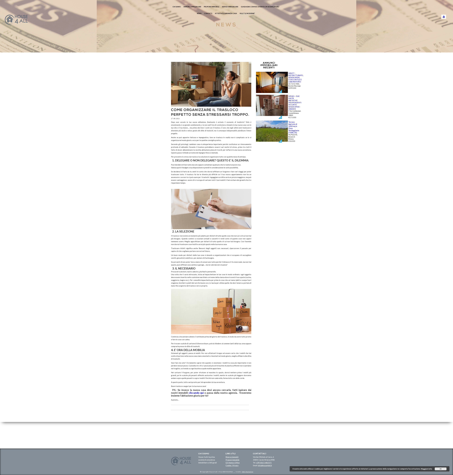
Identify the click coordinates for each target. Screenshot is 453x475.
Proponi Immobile (232, 460)
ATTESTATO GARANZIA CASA (226, 13)
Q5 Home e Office (233, 463)
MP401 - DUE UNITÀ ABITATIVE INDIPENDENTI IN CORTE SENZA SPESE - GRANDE (294, 102)
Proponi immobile (211, 7)
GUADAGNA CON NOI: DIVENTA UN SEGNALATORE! (260, 7)
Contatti (208, 13)
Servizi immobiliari (230, 7)
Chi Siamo (176, 7)
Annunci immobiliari (192, 7)
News (199, 13)
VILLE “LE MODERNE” (247, 13)
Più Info (280, 91)
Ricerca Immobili (232, 457)
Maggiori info (426, 469)
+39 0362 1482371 (264, 463)
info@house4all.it (265, 465)
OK (441, 469)
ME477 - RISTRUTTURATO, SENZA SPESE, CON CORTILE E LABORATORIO (295, 77)
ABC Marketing (247, 472)
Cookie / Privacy (232, 465)
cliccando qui (196, 392)
